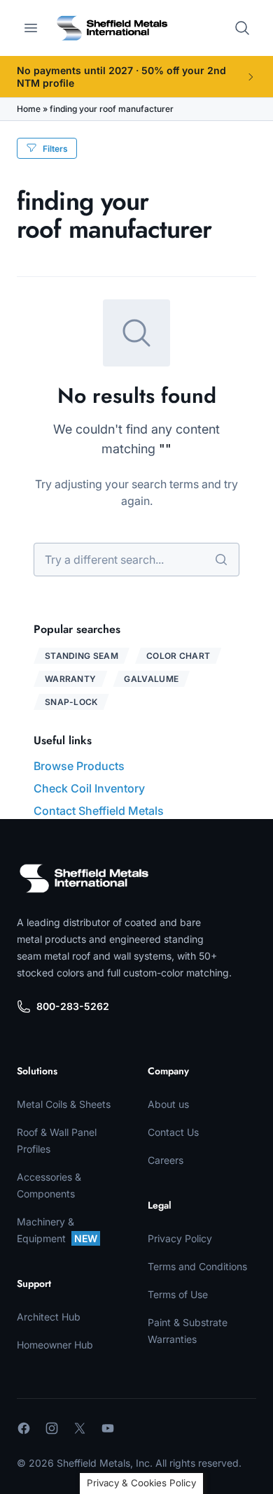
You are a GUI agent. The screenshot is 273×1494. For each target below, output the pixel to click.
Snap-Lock (71, 702)
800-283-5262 (72, 1006)
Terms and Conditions (197, 1266)
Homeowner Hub (55, 1345)
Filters (55, 148)
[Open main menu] (31, 28)
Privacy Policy (180, 1238)
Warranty (70, 679)
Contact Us (173, 1132)
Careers (165, 1160)
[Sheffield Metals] (84, 878)
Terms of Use (178, 1294)
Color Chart (178, 655)
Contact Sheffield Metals (99, 811)
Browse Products (79, 766)
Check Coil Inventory (89, 788)
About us (168, 1104)
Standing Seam (81, 655)
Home (29, 109)
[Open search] (242, 28)
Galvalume (151, 679)
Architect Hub (48, 1317)
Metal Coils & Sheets (64, 1104)
